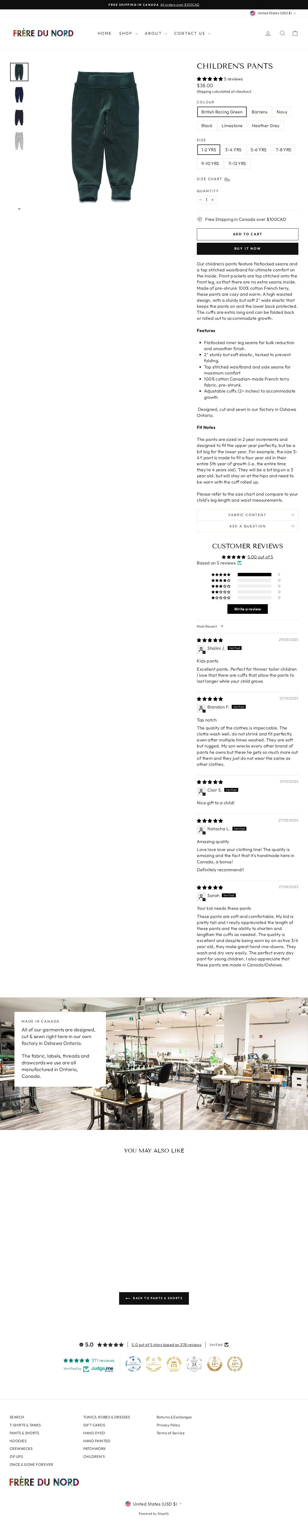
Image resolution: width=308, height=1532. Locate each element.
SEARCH (17, 1417)
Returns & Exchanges (174, 1417)
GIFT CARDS (94, 1425)
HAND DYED (94, 1433)
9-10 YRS (210, 163)
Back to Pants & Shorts (157, 1298)
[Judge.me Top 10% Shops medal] (214, 1364)
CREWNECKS (21, 1448)
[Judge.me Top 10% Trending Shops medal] (235, 1364)
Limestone (232, 125)
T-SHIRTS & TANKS (25, 1425)
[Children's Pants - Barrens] (34, 1251)
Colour (206, 102)
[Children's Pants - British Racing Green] (27, 1251)
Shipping (204, 91)
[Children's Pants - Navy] (40, 1251)
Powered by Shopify (154, 1513)
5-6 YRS (259, 149)
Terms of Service (171, 1433)
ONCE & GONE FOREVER (31, 1464)
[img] (210, 640)
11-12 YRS (237, 163)
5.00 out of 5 (260, 557)
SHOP (126, 33)
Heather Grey (266, 125)
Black (206, 125)
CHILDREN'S (94, 1456)
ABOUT (154, 33)
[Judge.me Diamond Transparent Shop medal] (133, 1364)
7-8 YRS (283, 149)
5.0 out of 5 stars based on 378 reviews (167, 1344)
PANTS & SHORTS (24, 1433)
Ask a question (247, 526)
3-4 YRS (233, 149)
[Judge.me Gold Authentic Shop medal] (153, 1364)
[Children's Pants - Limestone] (53, 1251)
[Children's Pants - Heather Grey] (60, 1251)
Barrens (260, 112)
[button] (210, 79)
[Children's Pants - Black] (47, 1251)
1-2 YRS (208, 149)
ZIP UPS (16, 1456)
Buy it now (247, 248)
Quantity (208, 191)
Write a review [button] (247, 609)
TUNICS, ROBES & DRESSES (106, 1417)
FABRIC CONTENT (247, 515)
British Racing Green (222, 112)
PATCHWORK (94, 1448)
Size (201, 140)
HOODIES (18, 1441)
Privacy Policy (168, 1425)
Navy (282, 112)
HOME (105, 33)
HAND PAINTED (96, 1441)
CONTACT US (190, 33)
